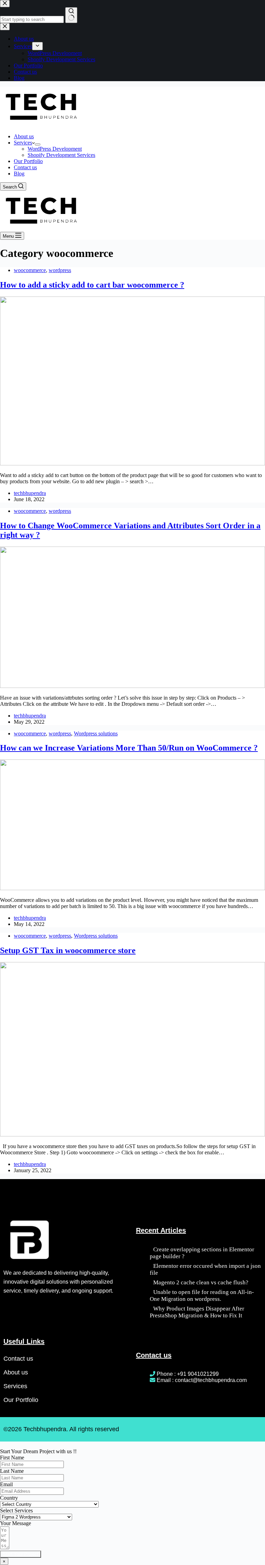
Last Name (12, 1471)
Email (6, 1484)
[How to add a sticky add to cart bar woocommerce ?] (132, 463)
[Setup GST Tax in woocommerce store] (132, 1134)
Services (23, 142)
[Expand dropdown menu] (37, 144)
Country (9, 1498)
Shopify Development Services (61, 155)
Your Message (15, 1523)
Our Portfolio (28, 161)
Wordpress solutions (96, 733)
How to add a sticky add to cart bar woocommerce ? (92, 284)
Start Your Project (20, 1554)
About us (24, 136)
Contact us (25, 167)
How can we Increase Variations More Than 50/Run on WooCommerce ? (129, 747)
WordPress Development (55, 149)
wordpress (60, 270)
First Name (12, 1457)
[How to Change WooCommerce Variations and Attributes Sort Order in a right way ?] (132, 686)
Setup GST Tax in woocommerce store (68, 950)
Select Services (16, 1510)
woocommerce (30, 270)
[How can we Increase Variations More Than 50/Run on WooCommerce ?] (132, 888)
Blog (19, 173)
